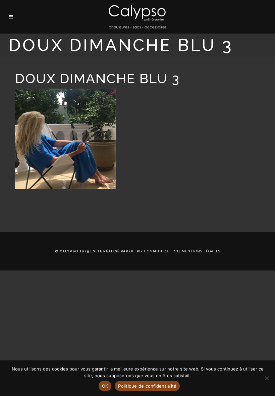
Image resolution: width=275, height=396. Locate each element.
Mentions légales (201, 251)
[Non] (266, 378)
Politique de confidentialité (147, 386)
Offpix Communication (153, 251)
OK (105, 386)
